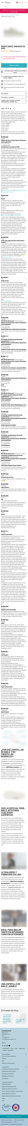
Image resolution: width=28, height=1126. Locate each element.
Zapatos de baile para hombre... (12, 15)
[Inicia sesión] (26, 2)
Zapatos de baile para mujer (9, 1086)
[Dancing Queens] (8, 2)
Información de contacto (16, 1124)
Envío (15, 1122)
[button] (5, 51)
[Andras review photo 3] (7, 192)
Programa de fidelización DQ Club (10, 1069)
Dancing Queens (18, 1116)
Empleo (4, 1058)
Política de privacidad (19, 1120)
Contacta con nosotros (8, 1073)
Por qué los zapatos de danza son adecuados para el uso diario (7, 1019)
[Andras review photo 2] (19, 190)
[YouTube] (9, 1045)
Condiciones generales (6, 1122)
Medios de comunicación (8, 1063)
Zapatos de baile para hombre (9, 1089)
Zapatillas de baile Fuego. (14, 887)
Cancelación (5, 1078)
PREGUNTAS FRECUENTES (9, 1071)
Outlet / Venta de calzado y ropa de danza (12, 1091)
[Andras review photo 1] (7, 190)
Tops (3, 1100)
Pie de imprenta (4, 1124)
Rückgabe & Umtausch (8, 1076)
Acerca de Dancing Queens (9, 1056)
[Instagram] (6, 108)
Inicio (2, 15)
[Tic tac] (10, 108)
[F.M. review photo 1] (6, 300)
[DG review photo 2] (16, 215)
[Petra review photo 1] (6, 257)
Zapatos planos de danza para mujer (11, 1096)
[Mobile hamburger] (2, 2)
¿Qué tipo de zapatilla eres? (20, 1020)
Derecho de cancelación (6, 1120)
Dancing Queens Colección (9, 1093)
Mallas (3, 1098)
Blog (3, 1061)
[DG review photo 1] (6, 215)
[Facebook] (8, 108)
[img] (4, 137)
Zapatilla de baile (6, 1084)
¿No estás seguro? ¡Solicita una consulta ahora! (15, 71)
